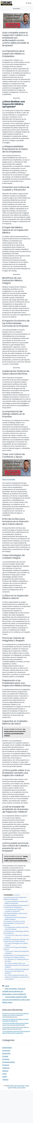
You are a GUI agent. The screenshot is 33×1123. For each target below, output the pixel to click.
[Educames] (6, 3)
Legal (4, 1074)
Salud (7, 986)
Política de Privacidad (16, 1086)
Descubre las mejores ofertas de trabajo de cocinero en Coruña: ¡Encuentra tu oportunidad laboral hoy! (15, 1015)
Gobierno (6, 1068)
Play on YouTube (8, 479)
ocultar (16, 895)
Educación (6, 1053)
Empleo (5, 1056)
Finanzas (5, 1065)
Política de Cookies (18, 1088)
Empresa (5, 1059)
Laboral (5, 1071)
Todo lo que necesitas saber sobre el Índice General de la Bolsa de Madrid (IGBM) (15, 1024)
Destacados (7, 1047)
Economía (6, 1050)
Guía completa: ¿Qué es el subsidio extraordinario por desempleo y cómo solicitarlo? (14, 991)
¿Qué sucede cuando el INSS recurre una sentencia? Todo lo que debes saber (16, 999)
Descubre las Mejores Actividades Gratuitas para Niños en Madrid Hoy (15, 1020)
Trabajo (5, 1079)
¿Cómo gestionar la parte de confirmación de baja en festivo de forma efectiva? (16, 1032)
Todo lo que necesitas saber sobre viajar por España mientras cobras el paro (15, 1028)
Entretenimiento (8, 1062)
